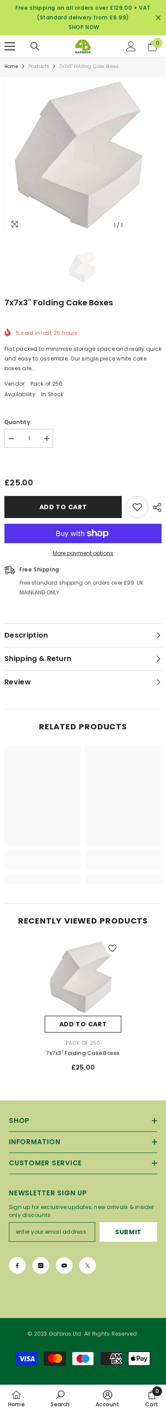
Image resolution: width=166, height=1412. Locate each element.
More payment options (83, 553)
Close (158, 18)
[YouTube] (64, 1265)
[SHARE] (155, 507)
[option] (83, 155)
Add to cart (63, 507)
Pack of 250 (47, 383)
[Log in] (131, 46)
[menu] (9, 46)
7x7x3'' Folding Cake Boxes (83, 1053)
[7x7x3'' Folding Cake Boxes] (83, 977)
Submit (128, 1232)
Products (39, 66)
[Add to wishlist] (137, 507)
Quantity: (17, 422)
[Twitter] (87, 1265)
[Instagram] (40, 1265)
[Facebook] (17, 1265)
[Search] (35, 46)
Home (11, 66)
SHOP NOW (84, 27)
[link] (42, 865)
